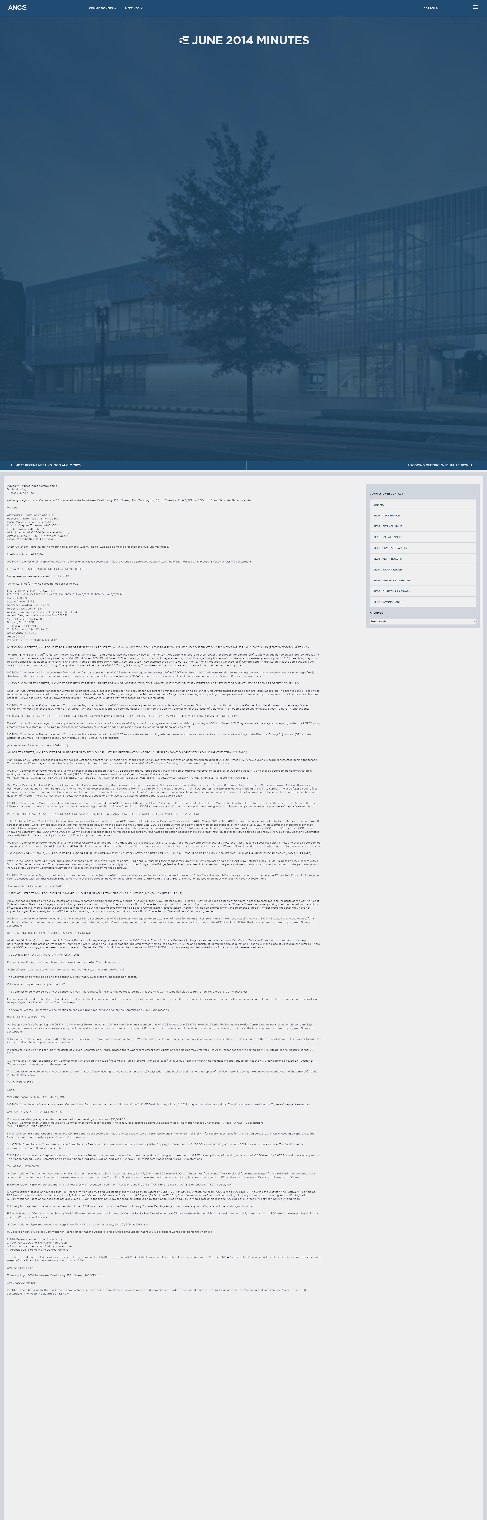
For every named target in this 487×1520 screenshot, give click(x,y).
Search (429, 8)
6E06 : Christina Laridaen (392, 591)
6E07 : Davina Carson (388, 602)
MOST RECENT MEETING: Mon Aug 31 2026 (47, 465)
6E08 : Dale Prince (386, 515)
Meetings (132, 8)
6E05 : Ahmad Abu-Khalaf (391, 580)
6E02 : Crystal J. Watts (390, 547)
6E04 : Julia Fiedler (387, 569)
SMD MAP (379, 504)
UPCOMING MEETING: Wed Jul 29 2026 (438, 465)
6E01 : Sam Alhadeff (387, 537)
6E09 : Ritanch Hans (387, 526)
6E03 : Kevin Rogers (387, 558)
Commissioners (101, 8)
